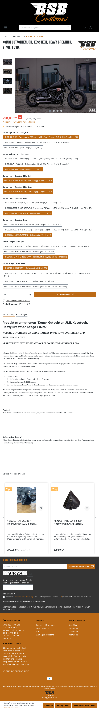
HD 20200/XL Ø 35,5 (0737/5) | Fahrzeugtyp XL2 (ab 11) (27, 213)
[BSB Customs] (87, 45)
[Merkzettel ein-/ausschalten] (40, 508)
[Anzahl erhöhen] (30, 294)
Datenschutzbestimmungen (25, 597)
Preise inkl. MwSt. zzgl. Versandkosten (19, 122)
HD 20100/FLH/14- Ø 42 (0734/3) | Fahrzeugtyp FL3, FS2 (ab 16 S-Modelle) (35, 257)
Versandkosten (66, 686)
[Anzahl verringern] (5, 294)
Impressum (73, 635)
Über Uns (73, 625)
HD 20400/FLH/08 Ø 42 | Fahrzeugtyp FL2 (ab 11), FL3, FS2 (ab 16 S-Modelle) (36, 164)
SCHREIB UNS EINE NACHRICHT (16, 671)
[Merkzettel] (84, 27)
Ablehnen (48, 705)
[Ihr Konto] (90, 27)
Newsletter (73, 631)
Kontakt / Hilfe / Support (46, 625)
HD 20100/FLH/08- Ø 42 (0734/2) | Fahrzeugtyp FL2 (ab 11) (29, 251)
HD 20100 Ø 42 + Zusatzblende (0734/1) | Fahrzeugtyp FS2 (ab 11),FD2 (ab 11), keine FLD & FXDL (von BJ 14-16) (48, 274)
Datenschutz (74, 628)
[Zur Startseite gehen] (49, 12)
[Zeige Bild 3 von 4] (57, 111)
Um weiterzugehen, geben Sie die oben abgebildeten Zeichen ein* (17, 581)
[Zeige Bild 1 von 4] (50, 111)
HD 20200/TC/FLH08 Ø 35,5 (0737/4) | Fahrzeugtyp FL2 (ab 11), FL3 (32, 202)
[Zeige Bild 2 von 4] (54, 111)
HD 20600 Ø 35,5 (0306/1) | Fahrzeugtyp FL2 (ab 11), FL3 (28, 180)
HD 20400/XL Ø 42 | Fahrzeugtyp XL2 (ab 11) (23, 147)
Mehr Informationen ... (12, 708)
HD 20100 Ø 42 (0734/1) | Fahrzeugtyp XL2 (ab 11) (25, 268)
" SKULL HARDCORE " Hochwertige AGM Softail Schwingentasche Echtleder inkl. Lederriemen (25, 522)
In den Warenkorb (65, 294)
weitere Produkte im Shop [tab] (14, 474)
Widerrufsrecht (42, 628)
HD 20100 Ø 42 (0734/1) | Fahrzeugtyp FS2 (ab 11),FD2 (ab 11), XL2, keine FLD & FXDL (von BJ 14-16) (46, 246)
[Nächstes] (94, 85)
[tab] (9, 314)
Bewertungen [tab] (21, 314)
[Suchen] (68, 27)
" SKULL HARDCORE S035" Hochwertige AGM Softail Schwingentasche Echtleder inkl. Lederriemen (71, 522)
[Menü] (6, 27)
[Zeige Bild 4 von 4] (61, 111)
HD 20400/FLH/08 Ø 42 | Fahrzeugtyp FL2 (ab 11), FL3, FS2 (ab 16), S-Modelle (36, 142)
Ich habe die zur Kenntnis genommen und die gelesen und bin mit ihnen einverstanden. (49, 597)
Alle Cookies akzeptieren (84, 705)
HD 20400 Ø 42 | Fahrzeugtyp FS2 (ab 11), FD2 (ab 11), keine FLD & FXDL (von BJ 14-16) (41, 137)
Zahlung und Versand (45, 635)
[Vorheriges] (17, 85)
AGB (60, 597)
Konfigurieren (63, 705)
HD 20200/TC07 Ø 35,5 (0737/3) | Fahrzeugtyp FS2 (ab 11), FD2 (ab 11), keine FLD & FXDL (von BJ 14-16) (48, 208)
